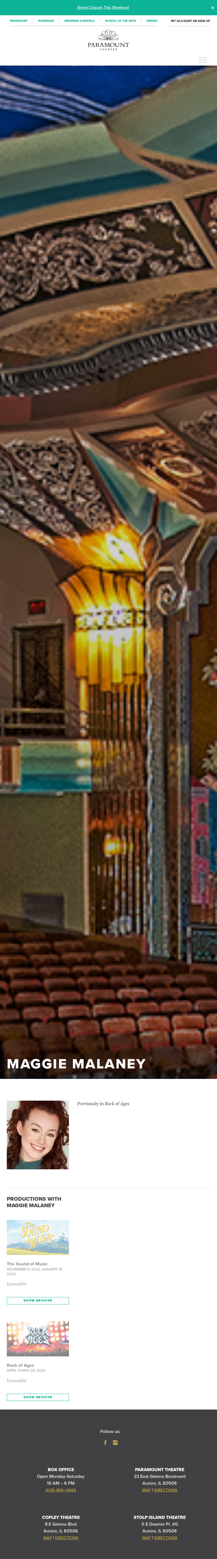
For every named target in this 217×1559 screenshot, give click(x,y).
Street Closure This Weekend (103, 7)
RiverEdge (46, 21)
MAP (146, 1490)
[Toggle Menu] (202, 59)
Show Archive (37, 1300)
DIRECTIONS (165, 1490)
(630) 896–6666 (60, 1490)
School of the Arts (120, 21)
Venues (151, 21)
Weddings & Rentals (79, 21)
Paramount (19, 21)
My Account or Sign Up (190, 21)
